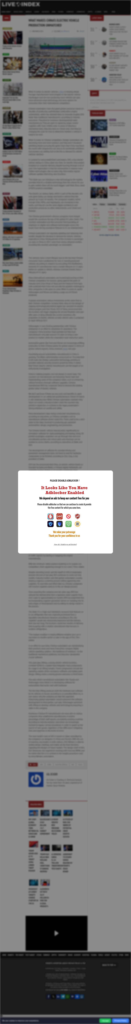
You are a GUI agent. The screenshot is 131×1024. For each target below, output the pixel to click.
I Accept (105, 1021)
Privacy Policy (120, 1021)
